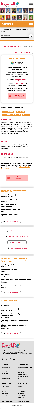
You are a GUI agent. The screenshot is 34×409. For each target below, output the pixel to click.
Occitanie (5, 395)
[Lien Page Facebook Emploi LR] (10, 359)
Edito (4, 391)
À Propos (21, 386)
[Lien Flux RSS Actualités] (2, 359)
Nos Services (22, 395)
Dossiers (21, 372)
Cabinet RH (5, 376)
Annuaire (5, 393)
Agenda (4, 389)
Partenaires (22, 391)
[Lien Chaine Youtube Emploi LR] (14, 359)
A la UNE (21, 378)
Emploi (6, 47)
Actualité (6, 384)
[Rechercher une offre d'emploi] (31, 36)
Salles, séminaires (24, 376)
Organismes (22, 370)
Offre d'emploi (7, 367)
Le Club (20, 389)
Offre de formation (25, 367)
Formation (23, 365)
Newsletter (22, 393)
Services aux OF (23, 374)
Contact (21, 397)
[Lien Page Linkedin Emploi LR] (6, 359)
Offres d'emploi (15, 47)
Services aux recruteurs (6, 379)
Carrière (5, 374)
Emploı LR (22, 384)
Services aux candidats (6, 370)
